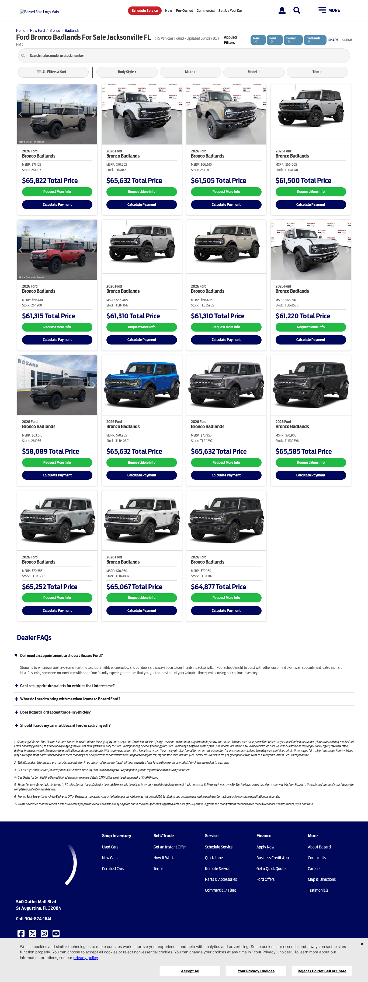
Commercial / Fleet (220, 890)
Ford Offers (265, 879)
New (168, 11)
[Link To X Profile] (33, 933)
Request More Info (57, 192)
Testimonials (318, 890)
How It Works (164, 857)
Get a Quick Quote (271, 868)
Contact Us (317, 857)
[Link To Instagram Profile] (44, 933)
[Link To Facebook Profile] (21, 933)
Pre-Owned (184, 11)
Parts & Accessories (221, 879)
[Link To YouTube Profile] (56, 933)
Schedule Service (145, 11)
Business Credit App (272, 857)
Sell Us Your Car (230, 11)
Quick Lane (214, 857)
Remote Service (217, 868)
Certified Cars (113, 868)
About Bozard (319, 847)
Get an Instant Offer (170, 847)
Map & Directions (322, 879)
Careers (314, 868)
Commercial (206, 11)
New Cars (109, 857)
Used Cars (110, 847)
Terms (158, 868)
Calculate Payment (57, 205)
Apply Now (265, 847)
